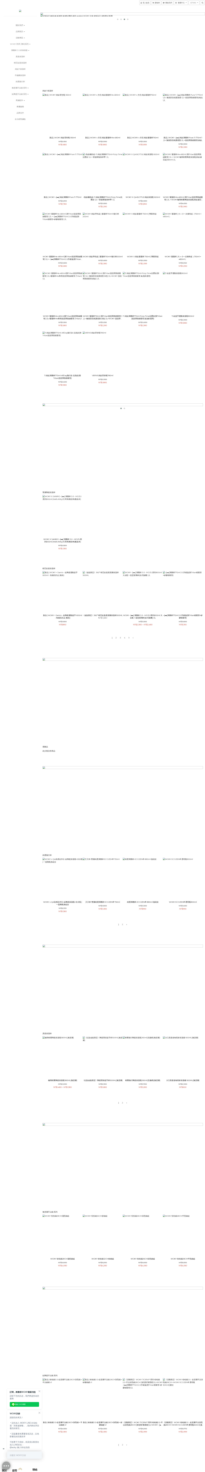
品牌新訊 (19, 31)
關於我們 (19, 25)
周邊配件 (19, 100)
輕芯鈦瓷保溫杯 (20, 63)
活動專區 (19, 38)
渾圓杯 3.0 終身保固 (19, 50)
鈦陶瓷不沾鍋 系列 (19, 94)
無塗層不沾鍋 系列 (19, 88)
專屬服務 (20, 106)
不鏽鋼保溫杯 (20, 75)
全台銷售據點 (20, 119)
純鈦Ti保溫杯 (20, 69)
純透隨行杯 (20, 81)
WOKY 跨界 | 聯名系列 (19, 44)
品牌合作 (20, 113)
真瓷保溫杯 (20, 56)
